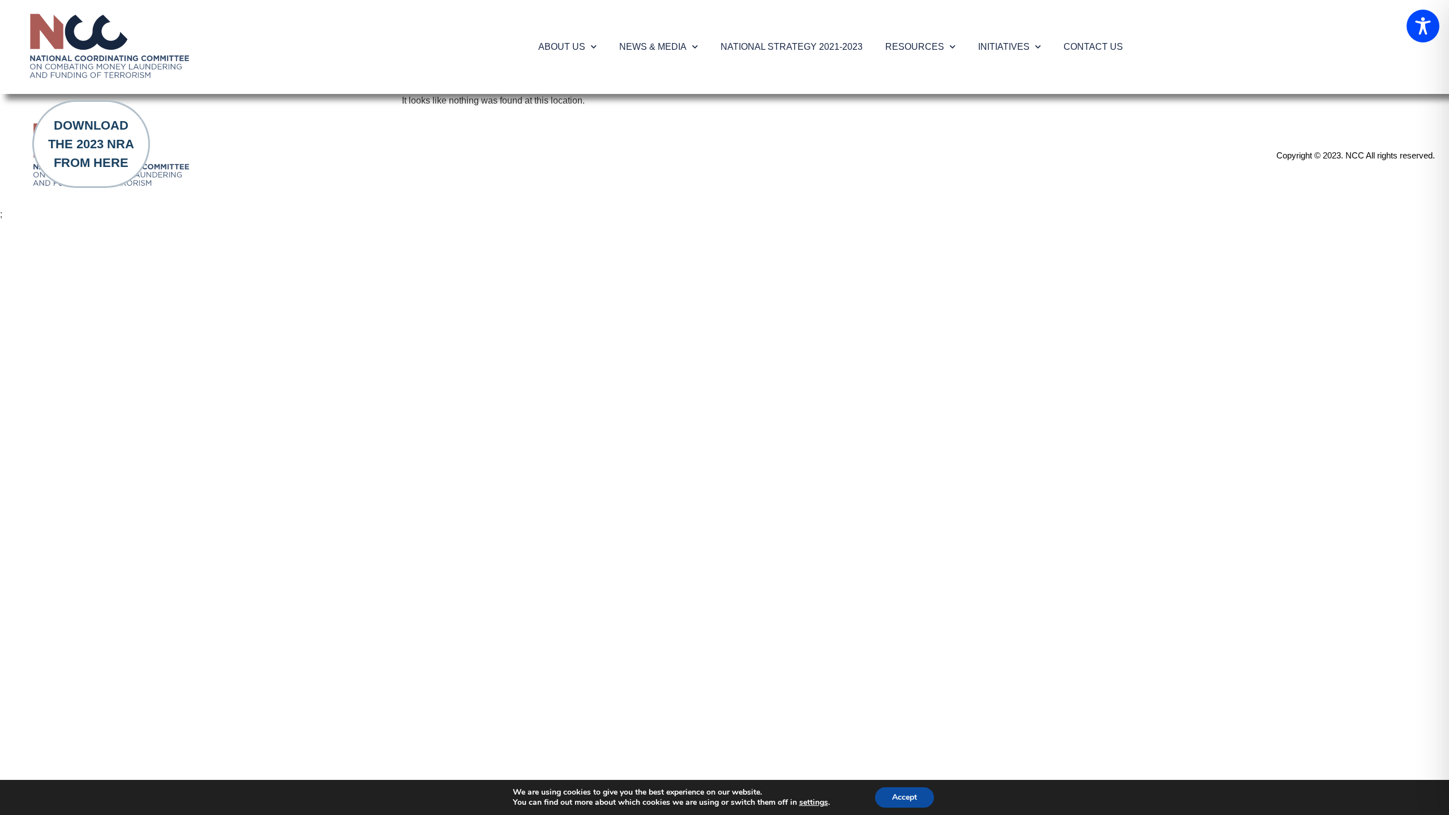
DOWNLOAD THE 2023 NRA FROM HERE (91, 144)
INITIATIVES (1004, 47)
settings (813, 802)
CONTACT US (1093, 47)
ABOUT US (561, 47)
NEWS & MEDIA (653, 47)
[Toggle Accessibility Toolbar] (1423, 26)
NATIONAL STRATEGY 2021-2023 (792, 47)
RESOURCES (914, 47)
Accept (904, 797)
